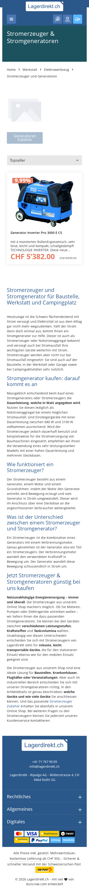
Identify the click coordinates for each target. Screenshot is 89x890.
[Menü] (11, 19)
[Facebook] (5, 538)
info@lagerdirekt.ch (44, 766)
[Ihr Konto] (67, 19)
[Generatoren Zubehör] (25, 115)
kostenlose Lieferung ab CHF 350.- (36, 858)
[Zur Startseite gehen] (44, 6)
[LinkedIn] (5, 547)
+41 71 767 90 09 (44, 762)
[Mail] (5, 565)
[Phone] (5, 556)
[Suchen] (57, 19)
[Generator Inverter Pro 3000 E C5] (44, 201)
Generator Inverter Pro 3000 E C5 (36, 233)
